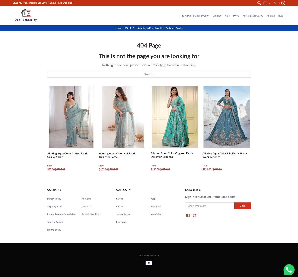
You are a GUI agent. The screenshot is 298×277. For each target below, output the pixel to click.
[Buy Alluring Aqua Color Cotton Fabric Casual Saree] (71, 117)
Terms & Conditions (91, 214)
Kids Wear (156, 206)
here (163, 65)
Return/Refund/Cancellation (61, 214)
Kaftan (119, 206)
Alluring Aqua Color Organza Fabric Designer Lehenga (172, 154)
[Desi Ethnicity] (26, 15)
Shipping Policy (55, 206)
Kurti (153, 199)
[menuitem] (259, 3)
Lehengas (121, 222)
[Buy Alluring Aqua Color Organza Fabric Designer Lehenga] (175, 117)
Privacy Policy (54, 199)
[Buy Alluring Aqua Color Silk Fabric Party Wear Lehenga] (226, 117)
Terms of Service (55, 222)
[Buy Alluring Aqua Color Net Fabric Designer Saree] (123, 117)
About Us (86, 199)
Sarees (119, 199)
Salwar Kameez (123, 214)
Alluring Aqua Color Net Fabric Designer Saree (117, 155)
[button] (270, 3)
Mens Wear (156, 214)
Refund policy (54, 230)
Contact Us (87, 206)
